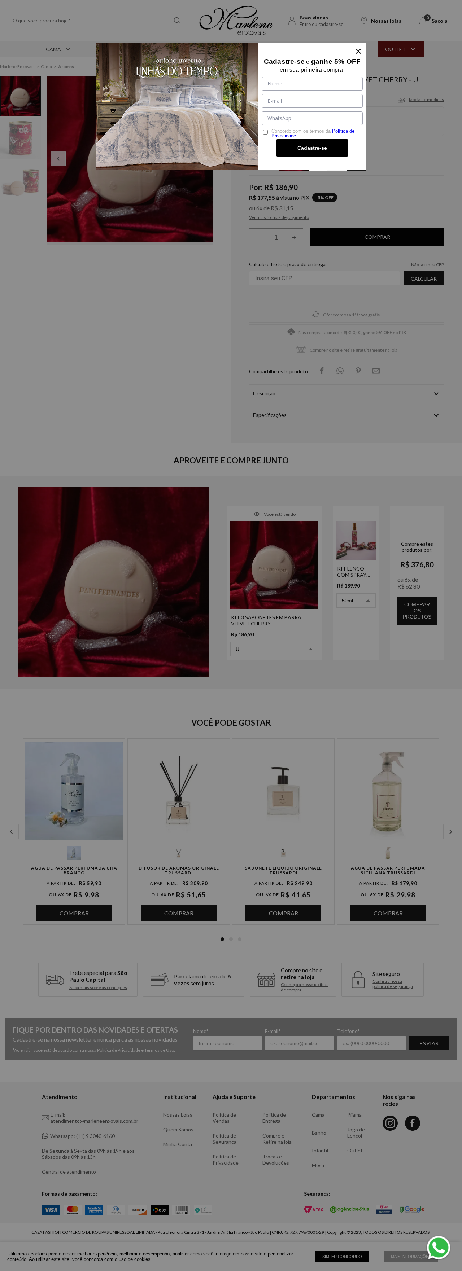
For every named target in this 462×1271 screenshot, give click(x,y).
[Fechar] (358, 51)
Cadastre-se (312, 148)
